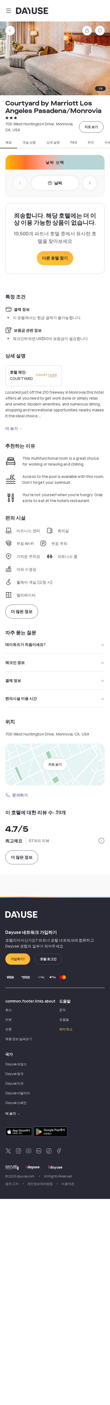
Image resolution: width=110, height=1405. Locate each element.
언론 (8, 1029)
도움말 (64, 1019)
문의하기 (20, 794)
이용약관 (67, 1183)
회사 (8, 1010)
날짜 (58, 183)
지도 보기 (91, 127)
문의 (62, 1010)
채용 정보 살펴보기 (18, 1039)
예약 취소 (66, 1029)
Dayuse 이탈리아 (17, 1093)
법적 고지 (12, 1183)
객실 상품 (29, 142)
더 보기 (11, 428)
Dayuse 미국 (14, 1083)
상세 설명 (53, 142)
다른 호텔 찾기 (55, 258)
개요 (8, 142)
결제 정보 (13, 680)
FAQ (73, 142)
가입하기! (18, 959)
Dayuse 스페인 (16, 1102)
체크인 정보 (15, 662)
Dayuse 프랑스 (16, 1064)
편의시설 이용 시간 (21, 698)
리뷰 (8, 1019)
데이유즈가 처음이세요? (25, 644)
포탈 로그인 (48, 959)
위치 (91, 142)
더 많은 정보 (22, 611)
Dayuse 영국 (14, 1073)
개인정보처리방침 (40, 1183)
